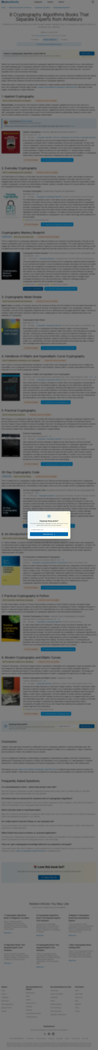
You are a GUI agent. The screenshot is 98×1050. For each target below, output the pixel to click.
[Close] (68, 513)
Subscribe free (48, 534)
